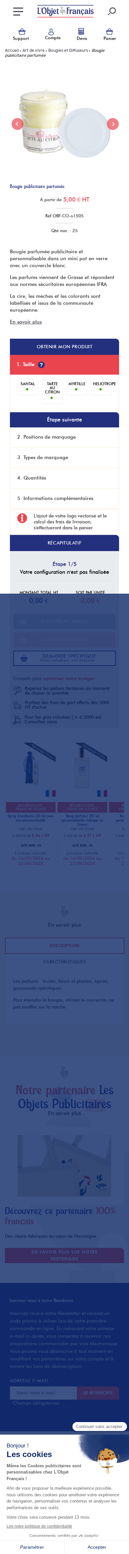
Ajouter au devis (64, 639)
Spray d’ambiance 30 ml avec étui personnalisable (31, 818)
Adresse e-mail (31, 1380)
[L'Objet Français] (65, 11)
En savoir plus (26, 322)
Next (113, 124)
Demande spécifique (69, 658)
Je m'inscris (98, 1392)
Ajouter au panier (64, 621)
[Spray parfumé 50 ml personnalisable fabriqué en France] (82, 790)
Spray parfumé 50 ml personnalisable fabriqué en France (82, 820)
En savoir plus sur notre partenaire (64, 1255)
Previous (17, 124)
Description (65, 945)
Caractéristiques (64, 961)
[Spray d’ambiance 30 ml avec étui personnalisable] (31, 790)
